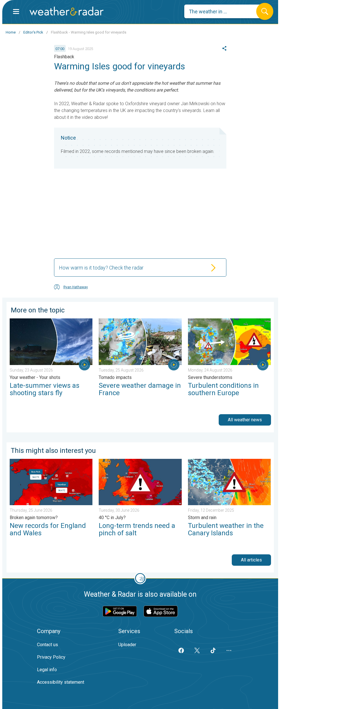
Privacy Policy (51, 657)
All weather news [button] (245, 419)
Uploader (127, 644)
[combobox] (224, 11)
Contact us (47, 644)
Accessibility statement (60, 682)
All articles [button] (251, 560)
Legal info (47, 669)
